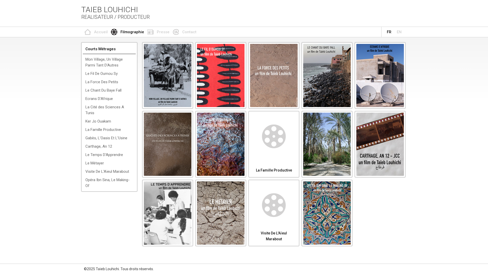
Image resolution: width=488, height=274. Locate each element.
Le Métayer (94, 163)
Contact (189, 32)
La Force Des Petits (101, 82)
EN (399, 32)
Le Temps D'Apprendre (104, 154)
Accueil (101, 32)
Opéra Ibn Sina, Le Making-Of (107, 183)
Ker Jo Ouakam (98, 121)
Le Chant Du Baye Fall (103, 90)
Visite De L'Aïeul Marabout (107, 171)
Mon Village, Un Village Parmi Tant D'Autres (104, 62)
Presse (163, 32)
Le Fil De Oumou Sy (101, 73)
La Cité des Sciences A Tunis (104, 110)
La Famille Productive (103, 129)
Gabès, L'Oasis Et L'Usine (106, 138)
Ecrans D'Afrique (99, 98)
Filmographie (132, 32)
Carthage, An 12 (98, 146)
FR (389, 32)
